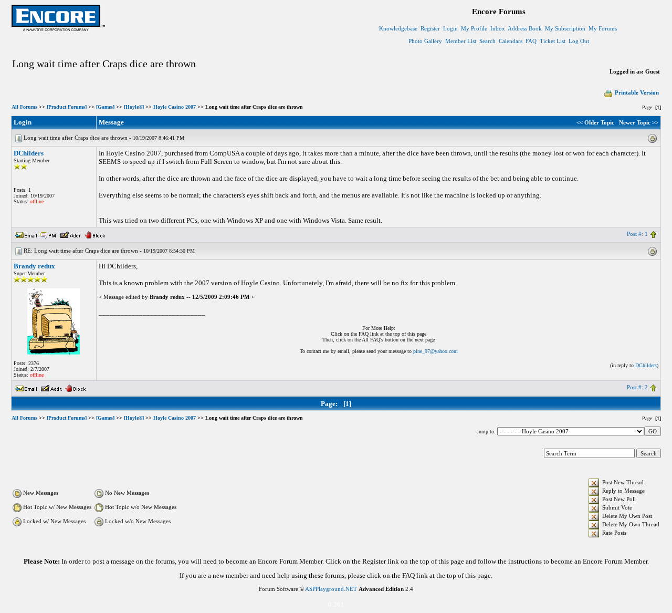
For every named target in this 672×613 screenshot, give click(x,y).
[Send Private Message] (48, 234)
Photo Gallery (425, 41)
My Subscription (565, 28)
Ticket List (552, 41)
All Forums (24, 107)
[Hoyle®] (134, 107)
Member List (460, 41)
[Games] (105, 107)
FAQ (531, 41)
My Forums (603, 28)
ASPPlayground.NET (331, 589)
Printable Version (637, 92)
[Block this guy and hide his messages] (95, 234)
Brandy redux (34, 266)
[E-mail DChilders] (26, 234)
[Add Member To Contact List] (70, 234)
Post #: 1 (637, 234)
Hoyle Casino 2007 (174, 107)
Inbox (497, 28)
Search (487, 41)
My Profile (474, 28)
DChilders (29, 153)
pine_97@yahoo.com (435, 351)
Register (430, 28)
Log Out (579, 41)
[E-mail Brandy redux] (26, 387)
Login (450, 28)
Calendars (510, 41)
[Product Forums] (67, 107)
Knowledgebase (398, 28)
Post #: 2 (637, 387)
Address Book (525, 28)
